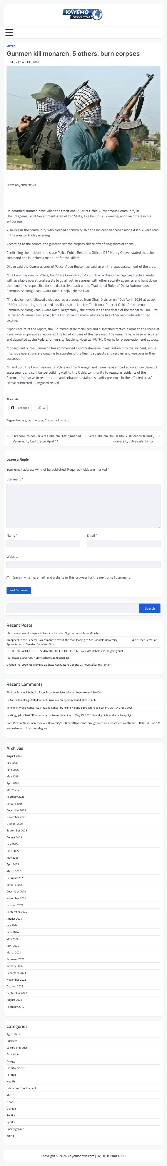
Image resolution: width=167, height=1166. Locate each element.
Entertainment (16, 1068)
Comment (15, 479)
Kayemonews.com (81, 1155)
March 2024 (14, 952)
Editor (13, 62)
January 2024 (15, 966)
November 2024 (16, 898)
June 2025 (13, 851)
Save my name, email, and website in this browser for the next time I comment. (71, 577)
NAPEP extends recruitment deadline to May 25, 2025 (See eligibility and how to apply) (78, 715)
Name (12, 535)
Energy (11, 1061)
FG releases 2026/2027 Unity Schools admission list (38, 657)
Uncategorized (15, 1129)
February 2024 (15, 959)
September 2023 (17, 993)
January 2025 (15, 884)
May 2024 (12, 939)
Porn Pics (12, 723)
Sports (11, 1122)
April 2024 (13, 945)
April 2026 (13, 783)
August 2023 (14, 1000)
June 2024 (13, 932)
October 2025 (15, 823)
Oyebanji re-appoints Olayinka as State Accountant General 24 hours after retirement (59, 664)
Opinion (11, 1108)
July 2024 (12, 925)
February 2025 (15, 878)
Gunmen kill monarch (57, 420)
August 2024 (14, 918)
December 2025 (16, 810)
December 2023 (16, 973)
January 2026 (15, 803)
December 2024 (16, 891)
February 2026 (15, 796)
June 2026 (13, 769)
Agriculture (13, 1034)
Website (12, 556)
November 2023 (16, 979)
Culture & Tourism (17, 1047)
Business (12, 1041)
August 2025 (14, 837)
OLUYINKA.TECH (114, 1155)
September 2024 (17, 912)
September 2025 (17, 830)
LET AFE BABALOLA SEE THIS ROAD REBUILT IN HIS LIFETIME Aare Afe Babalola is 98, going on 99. (66, 651)
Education (13, 1054)
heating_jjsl (14, 715)
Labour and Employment (21, 1088)
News (10, 1102)
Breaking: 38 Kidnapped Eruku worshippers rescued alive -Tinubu (58, 700)
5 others (21, 420)
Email (92, 535)
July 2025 (12, 844)
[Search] (159, 32)
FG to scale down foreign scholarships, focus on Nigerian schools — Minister (53, 633)
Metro (11, 46)
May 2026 (12, 776)
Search (150, 608)
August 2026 (14, 756)
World (10, 1135)
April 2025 (13, 864)
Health (11, 1081)
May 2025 (12, 857)
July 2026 (12, 762)
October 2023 (15, 986)
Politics (11, 1115)
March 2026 (14, 790)
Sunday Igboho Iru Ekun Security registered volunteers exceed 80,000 (59, 692)
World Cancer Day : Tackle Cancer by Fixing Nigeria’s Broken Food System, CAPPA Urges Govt (75, 707)
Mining (11, 707)
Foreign (11, 1074)
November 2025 (16, 817)
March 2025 (14, 871)
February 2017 (15, 1006)
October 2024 (15, 905)
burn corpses (35, 420)
